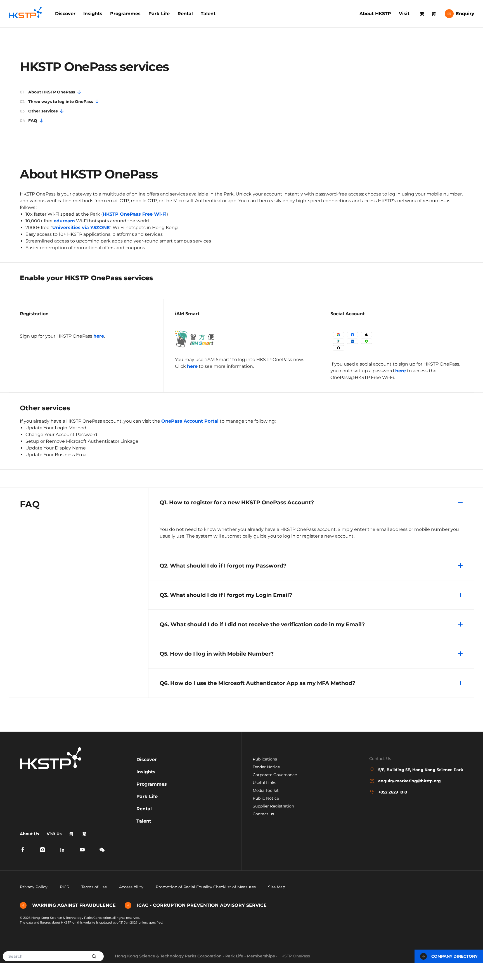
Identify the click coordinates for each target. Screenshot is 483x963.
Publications (265, 759)
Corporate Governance (275, 774)
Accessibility (131, 886)
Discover (65, 13)
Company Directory (454, 956)
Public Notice (266, 798)
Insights (92, 13)
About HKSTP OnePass (47, 92)
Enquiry (465, 13)
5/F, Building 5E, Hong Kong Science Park (420, 769)
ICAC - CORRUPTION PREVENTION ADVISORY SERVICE (202, 905)
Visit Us (54, 833)
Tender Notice (266, 766)
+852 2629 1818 (392, 792)
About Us (29, 833)
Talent (208, 13)
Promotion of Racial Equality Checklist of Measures (206, 886)
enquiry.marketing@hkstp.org (409, 780)
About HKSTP (375, 13)
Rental (185, 13)
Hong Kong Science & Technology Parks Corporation (168, 956)
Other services (39, 111)
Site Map (276, 886)
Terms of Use (94, 886)
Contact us (263, 813)
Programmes (125, 13)
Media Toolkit (266, 790)
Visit (404, 13)
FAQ (28, 120)
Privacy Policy (34, 886)
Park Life (159, 13)
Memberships (261, 956)
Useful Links (264, 782)
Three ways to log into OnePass (56, 101)
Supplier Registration (273, 806)
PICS (64, 886)
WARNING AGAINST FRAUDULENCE (74, 905)
